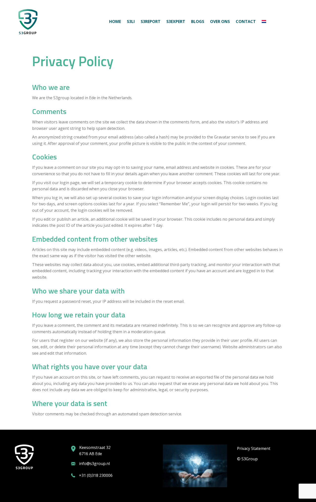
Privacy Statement (253, 448)
